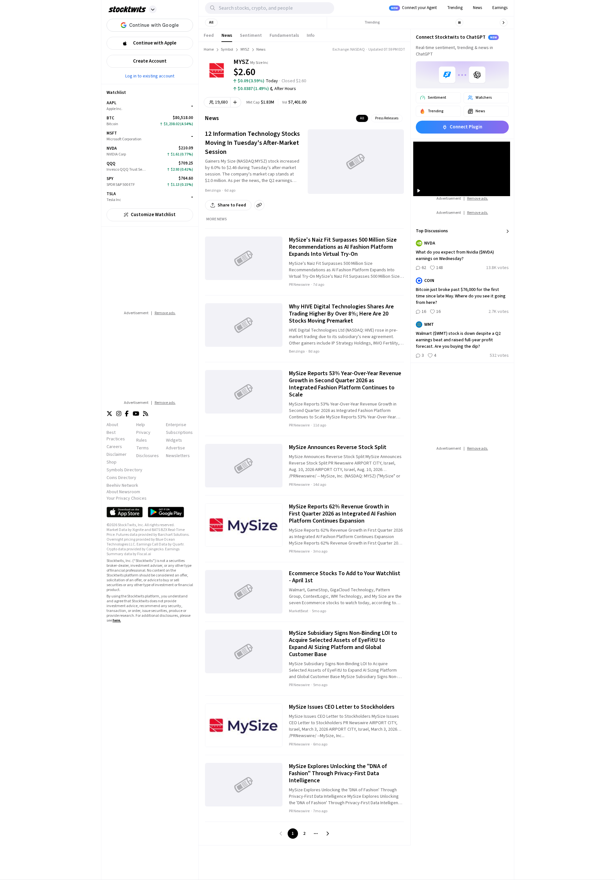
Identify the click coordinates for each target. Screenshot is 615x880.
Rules (141, 440)
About (112, 425)
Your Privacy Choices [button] (127, 498)
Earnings (499, 8)
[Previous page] (281, 833)
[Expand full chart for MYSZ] (376, 67)
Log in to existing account (149, 76)
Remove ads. (165, 313)
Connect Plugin (466, 127)
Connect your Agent (414, 8)
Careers (114, 447)
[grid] (149, 151)
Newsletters (178, 456)
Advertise (175, 448)
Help (140, 425)
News (477, 8)
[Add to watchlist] (236, 102)
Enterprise (176, 425)
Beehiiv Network (122, 485)
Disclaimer (117, 454)
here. (117, 620)
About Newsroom (123, 492)
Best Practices (116, 435)
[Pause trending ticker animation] (459, 22)
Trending (455, 8)
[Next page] (328, 833)
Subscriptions (179, 432)
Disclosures (147, 456)
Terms (142, 448)
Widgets (174, 440)
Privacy (143, 432)
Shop (112, 462)
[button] (153, 9)
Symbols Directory (124, 470)
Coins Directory (121, 478)
